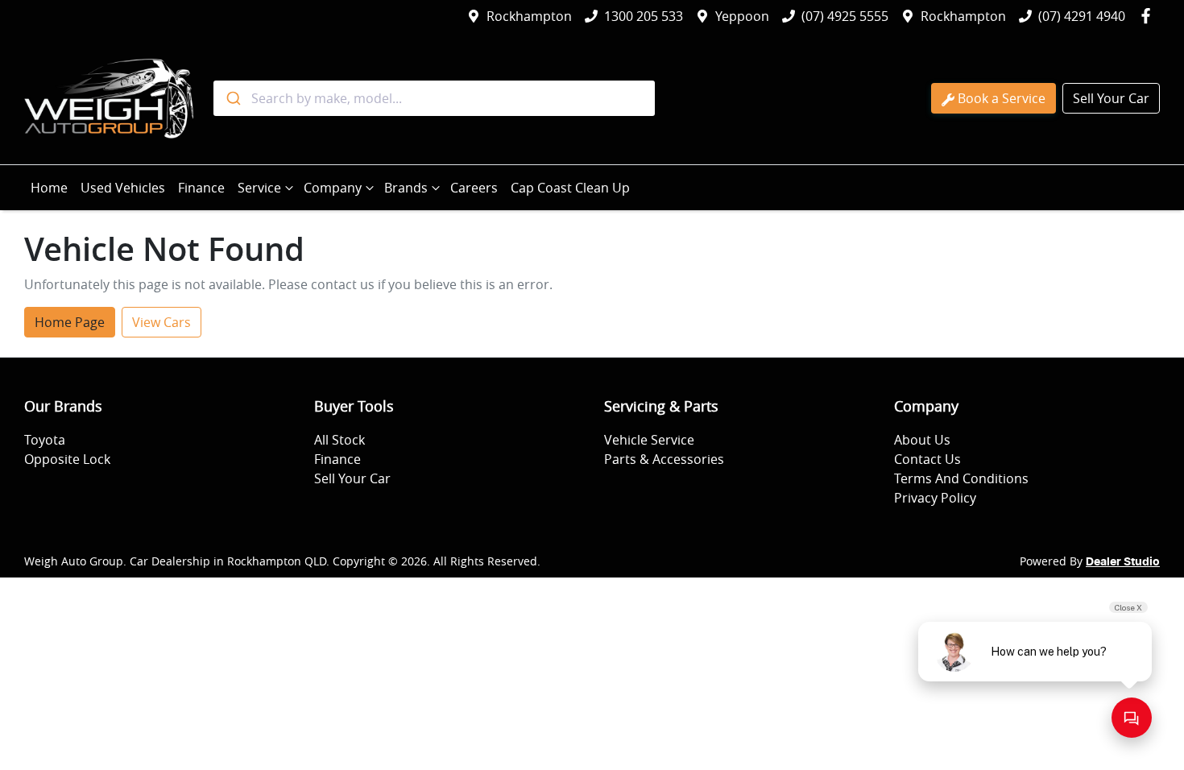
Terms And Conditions (961, 478)
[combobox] (434, 98)
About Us (922, 440)
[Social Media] (1149, 16)
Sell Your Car (1111, 98)
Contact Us (927, 459)
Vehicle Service (649, 440)
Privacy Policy (935, 498)
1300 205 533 (643, 16)
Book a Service (1001, 98)
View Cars (161, 322)
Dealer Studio (1123, 562)
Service (259, 188)
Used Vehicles (123, 188)
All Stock (339, 440)
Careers (474, 188)
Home (49, 188)
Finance (201, 188)
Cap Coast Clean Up (570, 188)
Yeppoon (742, 16)
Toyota (44, 440)
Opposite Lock (67, 459)
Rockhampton (529, 16)
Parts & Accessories (664, 459)
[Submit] (232, 98)
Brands (406, 188)
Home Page (70, 322)
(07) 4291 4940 (1081, 16)
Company (333, 188)
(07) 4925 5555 (844, 16)
